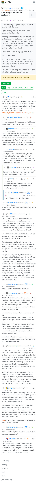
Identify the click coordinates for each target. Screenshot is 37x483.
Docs (3, 472)
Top (8, 88)
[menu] (34, 2)
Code (3, 476)
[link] (7, 20)
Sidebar (5, 83)
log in (14, 77)
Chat (4, 92)
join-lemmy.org (7, 480)
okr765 (8, 2)
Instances (5, 468)
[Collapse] (3, 96)
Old (31, 88)
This (3, 420)
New (26, 88)
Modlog (4, 465)
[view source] (22, 20)
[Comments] (32, 14)
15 (3, 20)
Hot (3, 88)
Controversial (17, 88)
